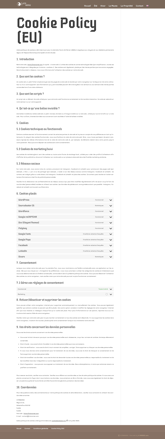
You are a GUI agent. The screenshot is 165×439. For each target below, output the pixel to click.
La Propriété (127, 6)
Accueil (87, 6)
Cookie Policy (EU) (57, 428)
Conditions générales (40, 428)
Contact (139, 6)
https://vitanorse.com (35, 64)
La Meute (113, 6)
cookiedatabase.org (59, 421)
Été (95, 6)
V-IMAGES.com (143, 435)
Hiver (102, 6)
